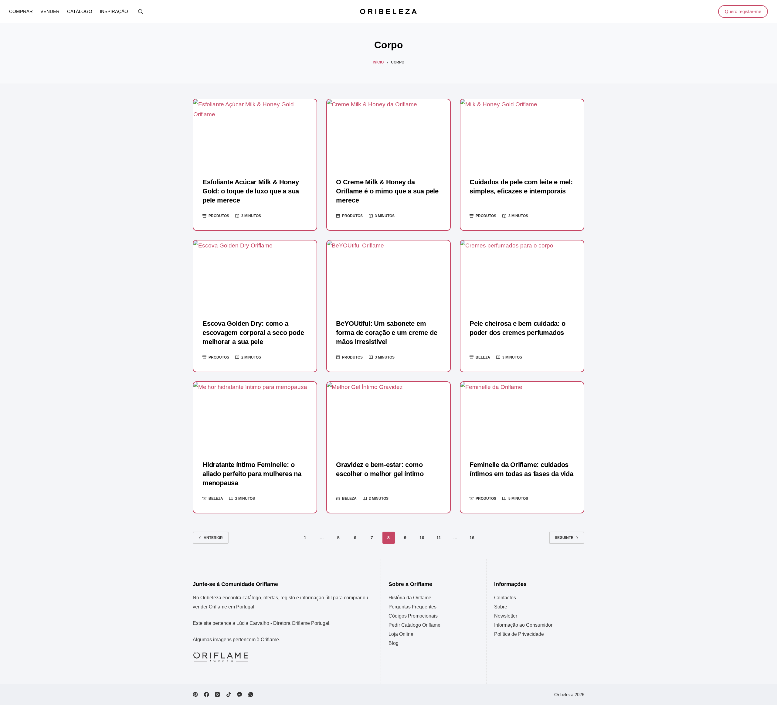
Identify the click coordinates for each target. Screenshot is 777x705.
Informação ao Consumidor (523, 625)
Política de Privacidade (519, 634)
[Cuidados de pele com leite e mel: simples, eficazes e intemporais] (522, 134)
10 (421, 537)
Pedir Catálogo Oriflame (414, 625)
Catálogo (79, 11)
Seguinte (564, 538)
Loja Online (400, 634)
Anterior (213, 538)
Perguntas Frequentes (412, 606)
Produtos (219, 216)
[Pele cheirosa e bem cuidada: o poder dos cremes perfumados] (522, 275)
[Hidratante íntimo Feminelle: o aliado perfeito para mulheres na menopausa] (255, 416)
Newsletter (505, 615)
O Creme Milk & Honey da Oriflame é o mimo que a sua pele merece (387, 191)
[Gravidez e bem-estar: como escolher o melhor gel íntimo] (388, 416)
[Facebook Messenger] (239, 694)
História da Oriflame (409, 597)
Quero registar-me (743, 11)
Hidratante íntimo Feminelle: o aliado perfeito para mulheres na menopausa (251, 474)
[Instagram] (217, 694)
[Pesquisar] (140, 11)
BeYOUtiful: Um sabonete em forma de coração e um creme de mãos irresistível (386, 333)
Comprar (21, 11)
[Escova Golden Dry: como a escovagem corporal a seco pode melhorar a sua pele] (255, 275)
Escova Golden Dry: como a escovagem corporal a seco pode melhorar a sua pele (253, 333)
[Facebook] (206, 694)
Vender (49, 11)
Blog (393, 643)
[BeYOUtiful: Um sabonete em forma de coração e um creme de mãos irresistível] (388, 275)
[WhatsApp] (250, 694)
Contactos (505, 597)
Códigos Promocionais (413, 615)
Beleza (483, 357)
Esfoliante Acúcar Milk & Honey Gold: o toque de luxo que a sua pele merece (250, 191)
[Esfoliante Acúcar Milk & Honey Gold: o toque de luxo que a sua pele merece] (255, 134)
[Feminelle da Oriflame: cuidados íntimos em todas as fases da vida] (522, 416)
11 (438, 537)
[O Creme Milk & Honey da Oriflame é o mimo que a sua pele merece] (388, 134)
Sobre (500, 606)
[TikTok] (228, 694)
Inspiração (114, 11)
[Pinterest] (195, 694)
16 (472, 537)
